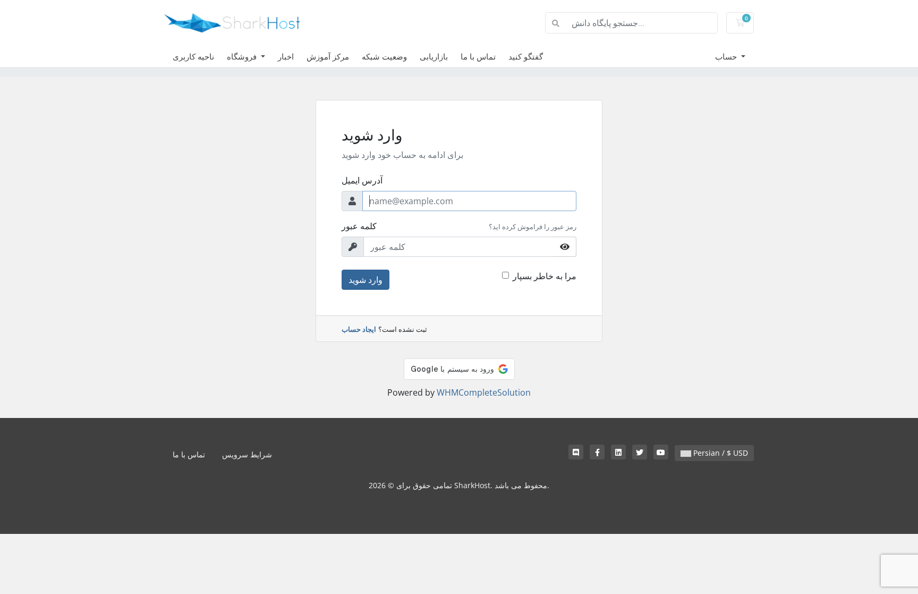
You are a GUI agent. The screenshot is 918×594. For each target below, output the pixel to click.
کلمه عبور (359, 226)
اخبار (286, 56)
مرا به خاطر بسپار (544, 276)
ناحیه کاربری (193, 56)
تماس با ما (478, 56)
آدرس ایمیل (362, 180)
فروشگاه (243, 56)
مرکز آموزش (328, 56)
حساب (727, 56)
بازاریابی (434, 56)
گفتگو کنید (525, 56)
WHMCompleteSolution (484, 392)
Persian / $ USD (719, 453)
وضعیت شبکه (384, 56)
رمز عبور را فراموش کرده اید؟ (532, 226)
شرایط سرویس (247, 454)
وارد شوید (365, 280)
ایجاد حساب (359, 329)
